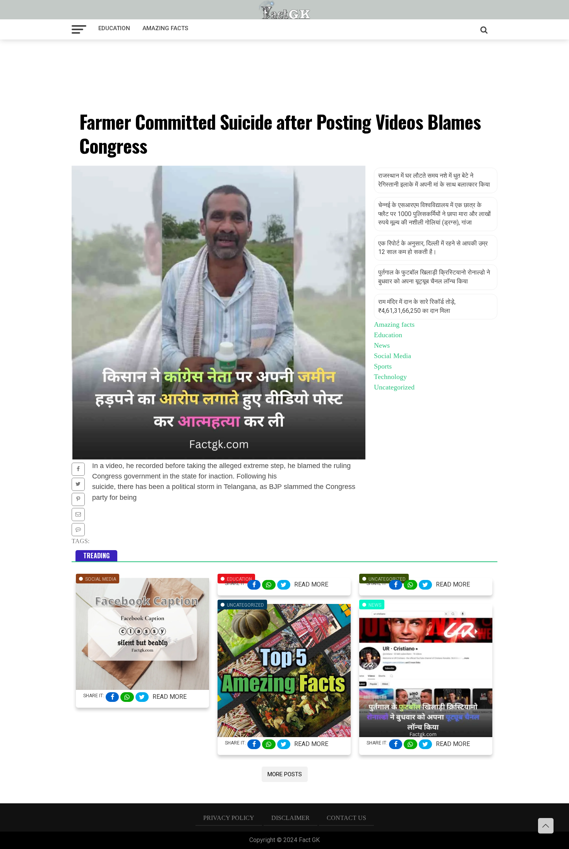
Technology (390, 377)
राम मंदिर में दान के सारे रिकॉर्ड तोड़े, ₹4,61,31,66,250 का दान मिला (417, 306)
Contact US (346, 818)
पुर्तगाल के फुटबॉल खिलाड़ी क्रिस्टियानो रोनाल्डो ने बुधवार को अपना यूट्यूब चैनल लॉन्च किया (434, 277)
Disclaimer (290, 818)
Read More (170, 696)
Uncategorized (394, 387)
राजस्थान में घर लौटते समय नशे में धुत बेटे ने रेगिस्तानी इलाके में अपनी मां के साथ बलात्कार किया (434, 180)
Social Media (392, 356)
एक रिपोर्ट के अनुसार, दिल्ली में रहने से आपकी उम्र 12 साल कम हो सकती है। (433, 248)
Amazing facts (165, 28)
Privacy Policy (228, 818)
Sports (383, 366)
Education (114, 28)
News (382, 345)
